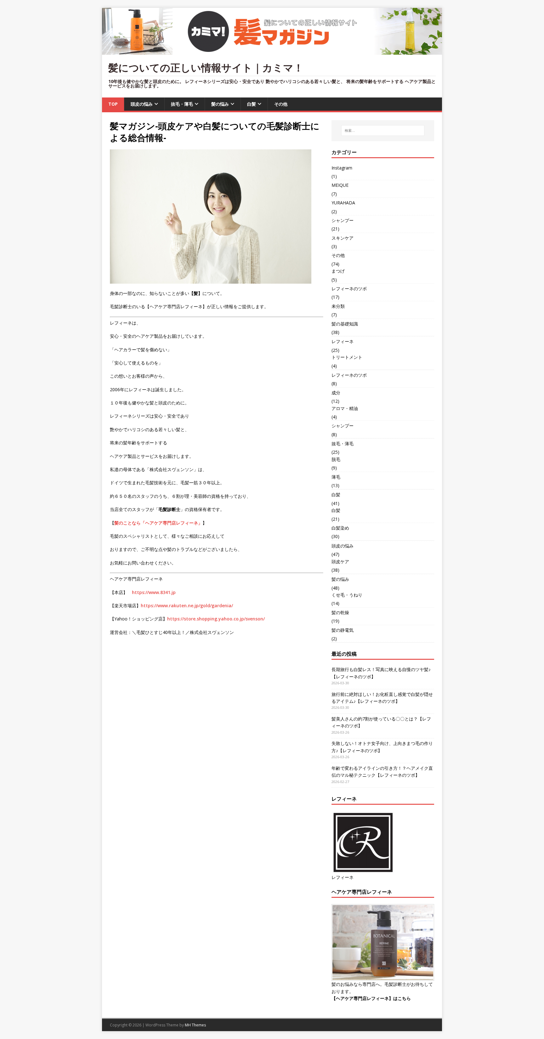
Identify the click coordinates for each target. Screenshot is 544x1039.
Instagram (342, 168)
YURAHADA (343, 203)
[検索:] (383, 130)
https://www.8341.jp (154, 592)
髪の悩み (220, 104)
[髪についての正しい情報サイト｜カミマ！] (272, 51)
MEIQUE (340, 185)
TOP (113, 104)
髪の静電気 (343, 630)
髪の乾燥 (340, 612)
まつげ (338, 271)
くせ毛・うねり (347, 595)
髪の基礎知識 (345, 324)
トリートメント (347, 357)
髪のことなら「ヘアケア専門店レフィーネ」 (158, 523)
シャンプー (343, 220)
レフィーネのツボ (349, 289)
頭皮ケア (340, 561)
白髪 (251, 104)
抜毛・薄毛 (182, 104)
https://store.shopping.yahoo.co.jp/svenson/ (216, 619)
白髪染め (340, 528)
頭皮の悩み (142, 104)
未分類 (338, 306)
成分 (336, 393)
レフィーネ (343, 341)
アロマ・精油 (345, 408)
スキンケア (343, 238)
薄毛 (336, 477)
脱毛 (336, 459)
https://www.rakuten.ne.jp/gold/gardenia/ (187, 605)
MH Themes (195, 1025)
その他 (280, 104)
